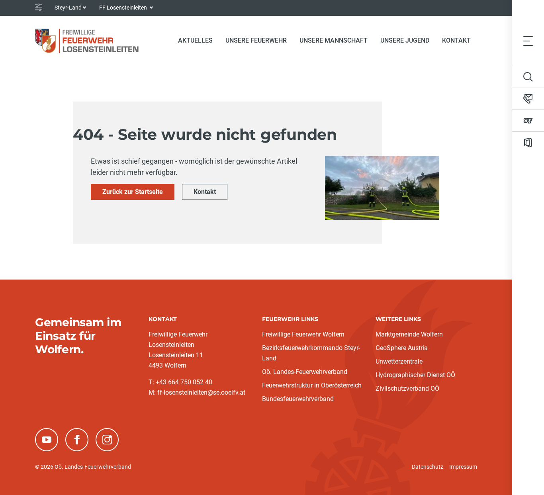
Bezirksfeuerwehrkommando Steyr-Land (311, 353)
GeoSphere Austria (402, 348)
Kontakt (456, 40)
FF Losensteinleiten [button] (123, 7)
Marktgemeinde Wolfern (409, 334)
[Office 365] (528, 142)
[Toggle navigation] (528, 40)
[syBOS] (528, 120)
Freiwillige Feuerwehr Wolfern (303, 334)
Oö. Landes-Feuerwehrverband (304, 372)
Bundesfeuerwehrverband (298, 399)
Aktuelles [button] (195, 40)
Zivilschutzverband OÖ (407, 388)
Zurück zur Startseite (132, 192)
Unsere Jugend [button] (404, 40)
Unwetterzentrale (399, 361)
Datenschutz (427, 467)
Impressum (463, 467)
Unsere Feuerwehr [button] (256, 40)
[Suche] (528, 77)
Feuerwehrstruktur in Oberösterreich (312, 385)
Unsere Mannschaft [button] (333, 40)
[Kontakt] (528, 99)
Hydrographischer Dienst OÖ (415, 375)
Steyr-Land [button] (68, 7)
